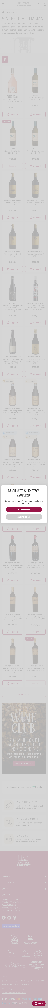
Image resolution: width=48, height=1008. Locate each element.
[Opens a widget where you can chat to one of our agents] (39, 1004)
